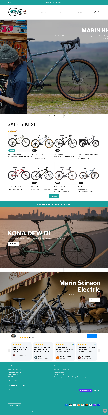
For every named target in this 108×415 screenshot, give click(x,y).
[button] (32, 12)
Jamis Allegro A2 (59, 154)
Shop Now (13, 40)
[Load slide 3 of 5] (52, 116)
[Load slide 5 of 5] (57, 116)
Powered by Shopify (23, 411)
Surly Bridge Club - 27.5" (15, 186)
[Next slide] (61, 116)
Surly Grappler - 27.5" (37, 154)
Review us (92, 336)
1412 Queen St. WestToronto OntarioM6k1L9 (14, 374)
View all (54, 196)
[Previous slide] (43, 116)
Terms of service (62, 411)
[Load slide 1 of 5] (47, 116)
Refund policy (52, 411)
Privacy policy (32, 411)
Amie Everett (86, 354)
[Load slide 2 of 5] (49, 116)
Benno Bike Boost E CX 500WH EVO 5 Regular (88, 155)
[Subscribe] (36, 390)
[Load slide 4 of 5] (54, 116)
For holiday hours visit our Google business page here (72, 377)
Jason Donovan (22, 356)
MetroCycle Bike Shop (23, 335)
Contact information (43, 411)
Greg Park (63, 356)
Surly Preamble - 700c (60, 186)
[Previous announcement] (36, 2)
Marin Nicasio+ (82, 186)
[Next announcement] (72, 2)
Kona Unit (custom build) (14, 154)
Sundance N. (42, 356)
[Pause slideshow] (65, 116)
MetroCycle (14, 411)
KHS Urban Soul (35, 186)
